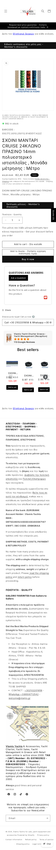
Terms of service (46, 840)
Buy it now (28, 259)
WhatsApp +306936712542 (23, 694)
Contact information (13, 840)
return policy (25, 577)
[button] (6, 11)
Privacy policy (43, 835)
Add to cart (12, 387)
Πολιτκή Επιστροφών (34, 478)
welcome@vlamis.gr (19, 698)
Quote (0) (53, 215)
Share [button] (8, 310)
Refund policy (31, 840)
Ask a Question (18, 277)
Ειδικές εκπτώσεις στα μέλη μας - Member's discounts (23, 45)
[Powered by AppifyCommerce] (45, 297)
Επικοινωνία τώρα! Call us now (16, 317)
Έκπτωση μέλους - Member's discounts (23, 205)
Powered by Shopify (25, 835)
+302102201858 (33, 690)
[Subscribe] (47, 818)
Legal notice (37, 844)
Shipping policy (23, 844)
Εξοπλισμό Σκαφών (23, 33)
